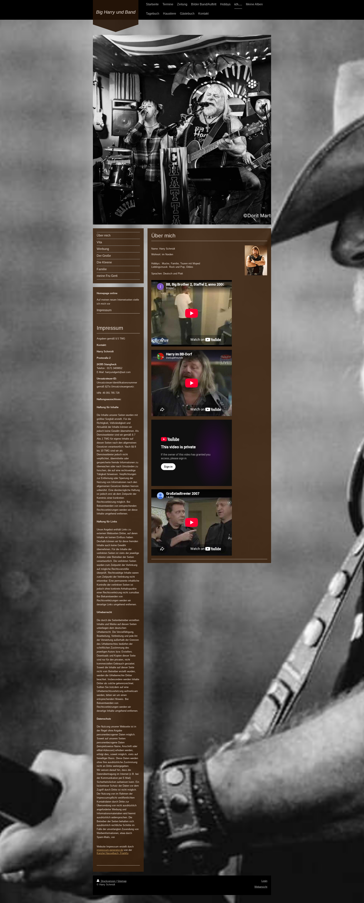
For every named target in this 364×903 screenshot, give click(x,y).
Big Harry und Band (115, 12)
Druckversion (108, 881)
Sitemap (121, 881)
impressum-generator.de (110, 850)
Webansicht (260, 886)
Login (264, 880)
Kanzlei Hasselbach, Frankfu (112, 853)
